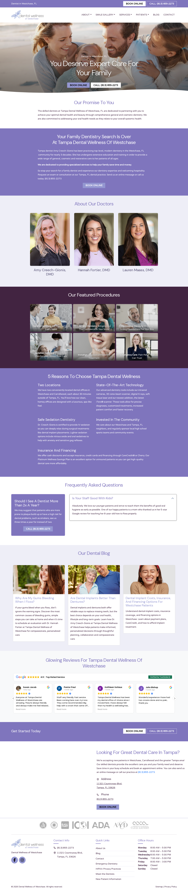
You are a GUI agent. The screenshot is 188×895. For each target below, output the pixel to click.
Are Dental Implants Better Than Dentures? (92, 600)
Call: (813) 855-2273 (162, 3)
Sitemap (159, 887)
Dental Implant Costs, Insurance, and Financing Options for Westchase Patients (148, 601)
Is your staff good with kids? (92, 498)
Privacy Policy (170, 887)
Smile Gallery (104, 14)
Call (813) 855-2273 (38, 528)
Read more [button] (21, 709)
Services (124, 14)
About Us (100, 848)
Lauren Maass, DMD (138, 270)
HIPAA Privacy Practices (108, 869)
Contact (169, 14)
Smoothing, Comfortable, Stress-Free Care (51, 355)
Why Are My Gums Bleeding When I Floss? (34, 600)
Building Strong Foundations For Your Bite (137, 328)
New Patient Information (108, 879)
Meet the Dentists (105, 874)
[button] (175, 698)
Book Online (134, 3)
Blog (156, 14)
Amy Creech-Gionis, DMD (50, 272)
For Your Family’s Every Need (51, 328)
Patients (141, 14)
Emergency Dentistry (106, 863)
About (85, 14)
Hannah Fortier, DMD (94, 270)
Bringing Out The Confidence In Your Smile (94, 328)
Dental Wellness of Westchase (32, 887)
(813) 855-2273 (53, 178)
